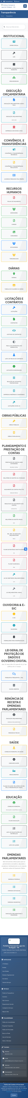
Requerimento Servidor (8, 1004)
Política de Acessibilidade (8, 1022)
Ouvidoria (4, 997)
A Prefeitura (5, 964)
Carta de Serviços (6, 982)
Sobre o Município (6, 1041)
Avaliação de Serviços (7, 1008)
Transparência (8, 1)
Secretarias (5, 978)
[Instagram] (1, 1)
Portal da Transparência (8, 993)
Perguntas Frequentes (7, 1026)
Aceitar (14, 1095)
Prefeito (4, 967)
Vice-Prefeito (5, 971)
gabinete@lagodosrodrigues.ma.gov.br (14, 1061)
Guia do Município (6, 1037)
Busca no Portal (6, 1033)
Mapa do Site (5, 1011)
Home (2, 16)
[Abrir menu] (25, 6)
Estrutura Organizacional (8, 975)
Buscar (17, 1)
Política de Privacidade (7, 1029)
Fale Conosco (5, 1000)
